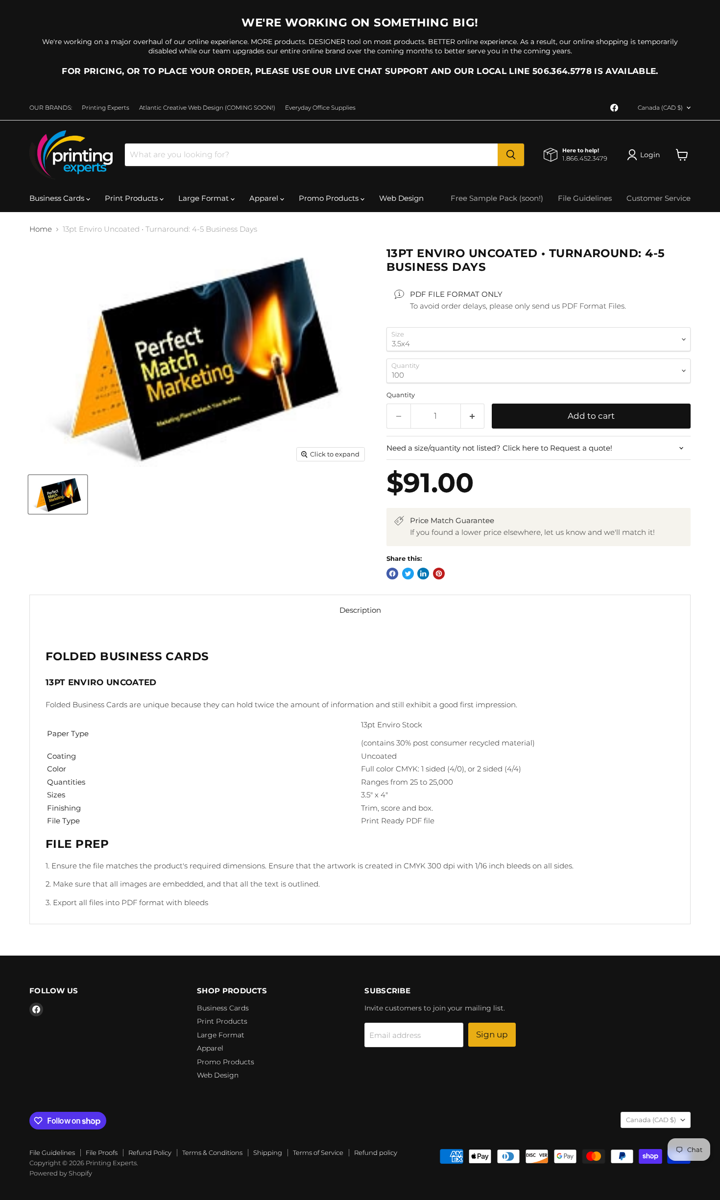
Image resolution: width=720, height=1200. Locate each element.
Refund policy (375, 1152)
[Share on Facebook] (392, 573)
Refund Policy (149, 1152)
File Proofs (102, 1152)
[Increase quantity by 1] (473, 416)
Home (40, 229)
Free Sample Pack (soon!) (497, 198)
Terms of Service (318, 1152)
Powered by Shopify (60, 1173)
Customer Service (658, 198)
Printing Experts (105, 107)
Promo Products (329, 198)
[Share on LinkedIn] (423, 573)
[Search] (511, 155)
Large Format (204, 198)
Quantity (400, 395)
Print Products (132, 198)
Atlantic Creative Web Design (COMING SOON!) (207, 107)
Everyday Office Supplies (320, 107)
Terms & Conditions (212, 1152)
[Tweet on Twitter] (408, 573)
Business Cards (57, 198)
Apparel (264, 198)
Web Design (401, 198)
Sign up (492, 1034)
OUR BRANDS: (50, 107)
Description (360, 610)
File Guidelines (585, 198)
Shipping (267, 1152)
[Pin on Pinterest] (439, 573)
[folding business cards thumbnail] (57, 494)
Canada (660, 107)
